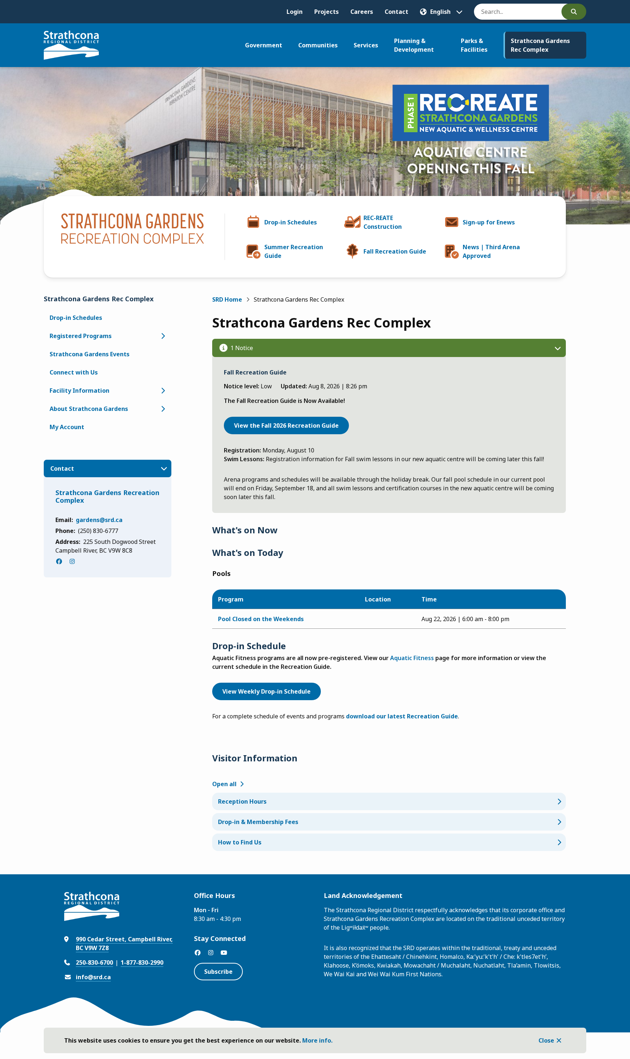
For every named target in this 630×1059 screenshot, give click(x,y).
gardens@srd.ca (99, 520)
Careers (361, 12)
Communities (318, 45)
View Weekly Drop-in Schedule (266, 691)
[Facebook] (59, 561)
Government (263, 45)
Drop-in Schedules (290, 222)
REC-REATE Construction (382, 222)
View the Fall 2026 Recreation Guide (286, 425)
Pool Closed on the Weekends (261, 619)
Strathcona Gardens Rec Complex (540, 45)
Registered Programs (81, 336)
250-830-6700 (94, 962)
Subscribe (218, 972)
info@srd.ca (93, 977)
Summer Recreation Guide (293, 251)
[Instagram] (72, 561)
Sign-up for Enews (489, 222)
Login (295, 12)
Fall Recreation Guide (394, 251)
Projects (326, 12)
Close (546, 1040)
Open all (224, 784)
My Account (67, 427)
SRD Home (227, 299)
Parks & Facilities (474, 45)
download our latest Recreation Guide (402, 716)
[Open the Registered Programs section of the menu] (162, 336)
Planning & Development (414, 45)
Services (366, 45)
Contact (396, 12)
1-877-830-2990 (142, 962)
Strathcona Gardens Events (89, 354)
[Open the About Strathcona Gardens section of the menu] (162, 408)
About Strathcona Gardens (89, 409)
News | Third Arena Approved (491, 251)
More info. (317, 1040)
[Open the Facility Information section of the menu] (162, 390)
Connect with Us (74, 372)
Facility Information (79, 391)
